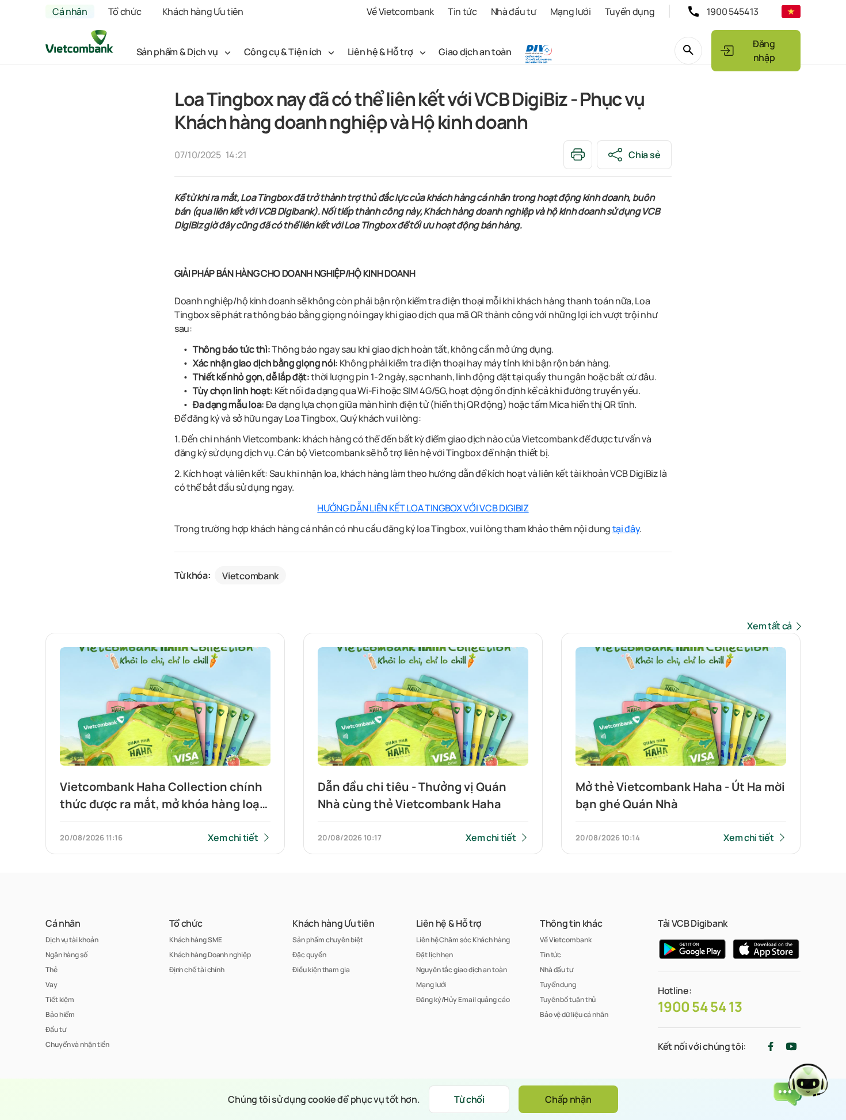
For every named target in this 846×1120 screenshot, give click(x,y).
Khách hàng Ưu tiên (202, 11)
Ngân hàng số (66, 955)
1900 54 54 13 (700, 1006)
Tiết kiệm (59, 999)
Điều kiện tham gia (320, 969)
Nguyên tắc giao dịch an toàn (461, 969)
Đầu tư (55, 1029)
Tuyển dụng (630, 11)
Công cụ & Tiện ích (283, 51)
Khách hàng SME (195, 940)
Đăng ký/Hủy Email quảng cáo (463, 999)
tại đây (626, 528)
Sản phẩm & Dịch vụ (177, 51)
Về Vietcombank (400, 11)
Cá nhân (69, 11)
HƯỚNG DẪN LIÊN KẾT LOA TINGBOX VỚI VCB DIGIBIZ (422, 508)
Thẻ (51, 969)
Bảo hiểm (60, 1014)
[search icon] (688, 50)
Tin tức (462, 11)
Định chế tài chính (196, 969)
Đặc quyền (309, 955)
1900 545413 (733, 11)
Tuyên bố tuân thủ (568, 999)
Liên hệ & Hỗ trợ (380, 51)
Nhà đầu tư (513, 11)
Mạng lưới (570, 11)
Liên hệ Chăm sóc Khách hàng (463, 940)
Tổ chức (125, 11)
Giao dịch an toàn (475, 51)
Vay (51, 984)
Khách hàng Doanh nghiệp (210, 955)
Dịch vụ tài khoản (71, 940)
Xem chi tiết (233, 837)
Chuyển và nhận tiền (77, 1044)
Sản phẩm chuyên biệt (327, 940)
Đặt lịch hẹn (434, 955)
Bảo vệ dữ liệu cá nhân (574, 1014)
